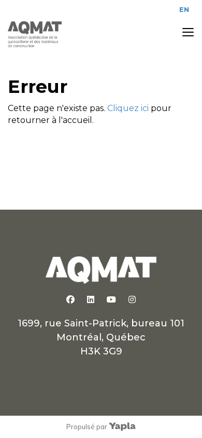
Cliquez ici (128, 108)
